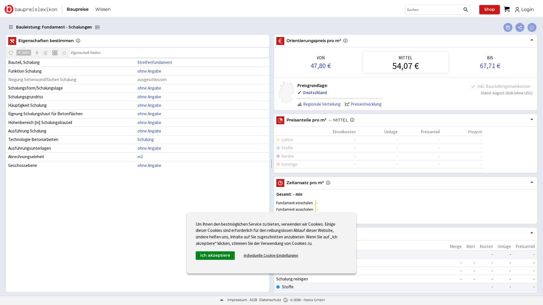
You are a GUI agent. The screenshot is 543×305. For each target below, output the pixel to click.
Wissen (103, 9)
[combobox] (434, 9)
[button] (466, 9)
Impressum (237, 300)
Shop (489, 9)
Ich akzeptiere (215, 255)
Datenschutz (270, 300)
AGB (253, 300)
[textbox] (169, 52)
